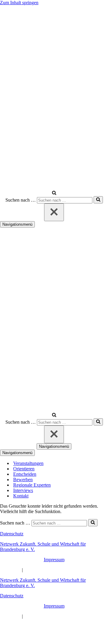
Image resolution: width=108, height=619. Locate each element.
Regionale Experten (32, 484)
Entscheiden (24, 474)
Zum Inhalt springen (19, 2)
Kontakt (20, 495)
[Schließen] (54, 212)
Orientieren (23, 468)
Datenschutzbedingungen (48, 569)
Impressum (54, 559)
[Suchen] (54, 193)
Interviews (23, 490)
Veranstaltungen (28, 463)
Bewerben (23, 479)
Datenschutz (11, 533)
